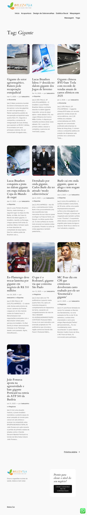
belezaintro (25, 96)
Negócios (37, 294)
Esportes (37, 96)
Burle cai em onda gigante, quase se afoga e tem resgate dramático (68, 185)
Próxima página (72, 452)
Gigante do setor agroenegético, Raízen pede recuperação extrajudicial (16, 86)
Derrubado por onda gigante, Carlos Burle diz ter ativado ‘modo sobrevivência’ (43, 187)
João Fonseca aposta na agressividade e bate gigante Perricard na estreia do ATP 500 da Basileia (18, 389)
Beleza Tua (11, 507)
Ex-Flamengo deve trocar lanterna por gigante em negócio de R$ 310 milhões (18, 284)
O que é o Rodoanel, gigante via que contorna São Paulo (43, 282)
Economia (12, 99)
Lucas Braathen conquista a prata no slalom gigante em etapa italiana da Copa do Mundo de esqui (18, 189)
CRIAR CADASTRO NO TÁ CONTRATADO (63, 489)
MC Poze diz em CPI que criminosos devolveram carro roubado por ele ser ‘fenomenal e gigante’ (68, 287)
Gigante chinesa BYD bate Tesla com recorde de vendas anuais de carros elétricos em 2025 (68, 88)
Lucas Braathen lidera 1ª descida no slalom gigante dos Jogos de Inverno (43, 84)
